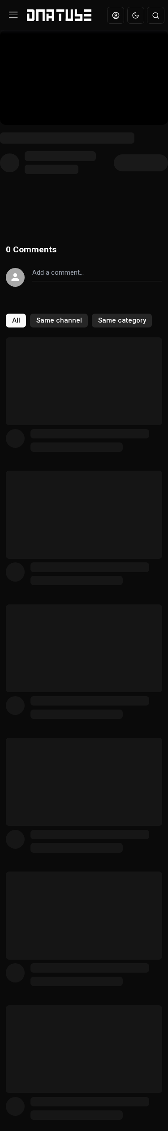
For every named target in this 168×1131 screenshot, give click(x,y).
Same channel (59, 320)
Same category (122, 320)
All (16, 320)
